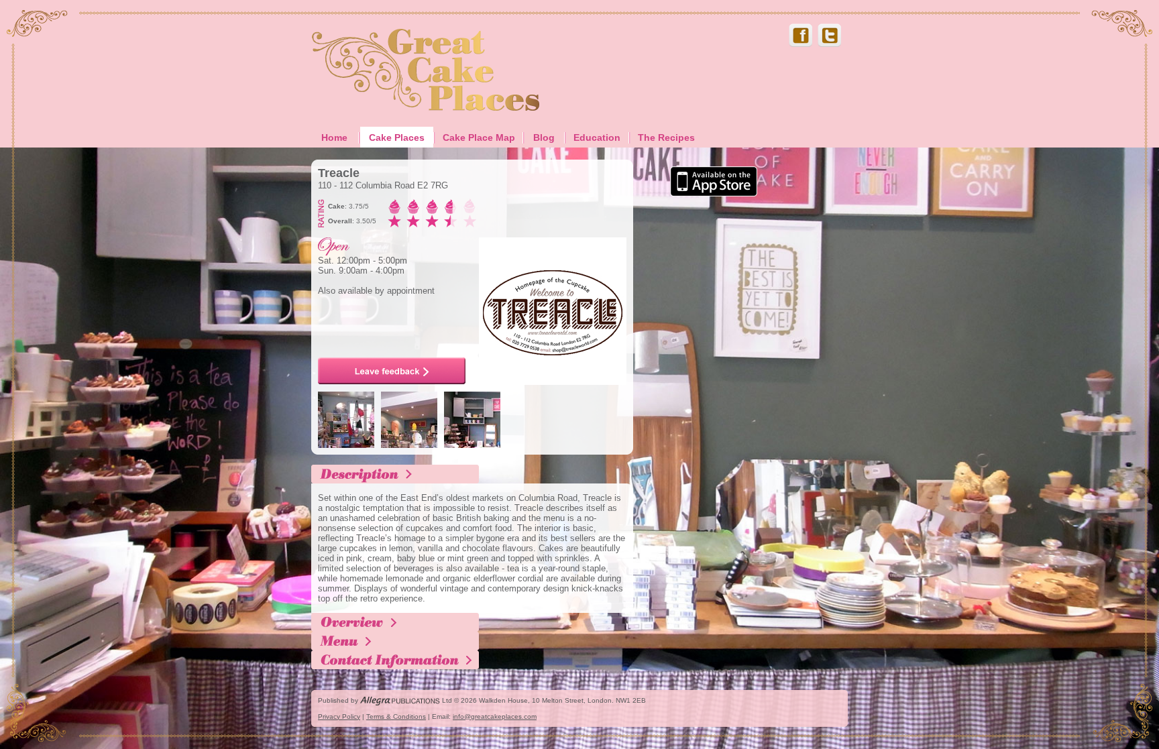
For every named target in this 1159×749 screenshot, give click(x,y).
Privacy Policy (339, 716)
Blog (544, 137)
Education (596, 137)
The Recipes (666, 137)
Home (334, 137)
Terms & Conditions (396, 716)
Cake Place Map (479, 137)
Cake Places (397, 137)
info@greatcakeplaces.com (495, 716)
